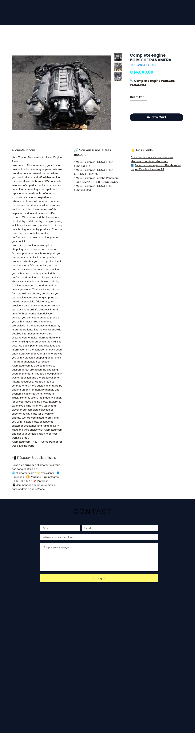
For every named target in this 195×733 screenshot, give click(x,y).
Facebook (18, 476)
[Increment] (144, 103)
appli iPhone (37, 488)
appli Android (19, 488)
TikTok (19, 480)
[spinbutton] (138, 103)
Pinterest (42, 480)
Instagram (53, 476)
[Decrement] (133, 103)
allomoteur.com (25, 472)
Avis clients (47, 472)
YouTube (35, 476)
